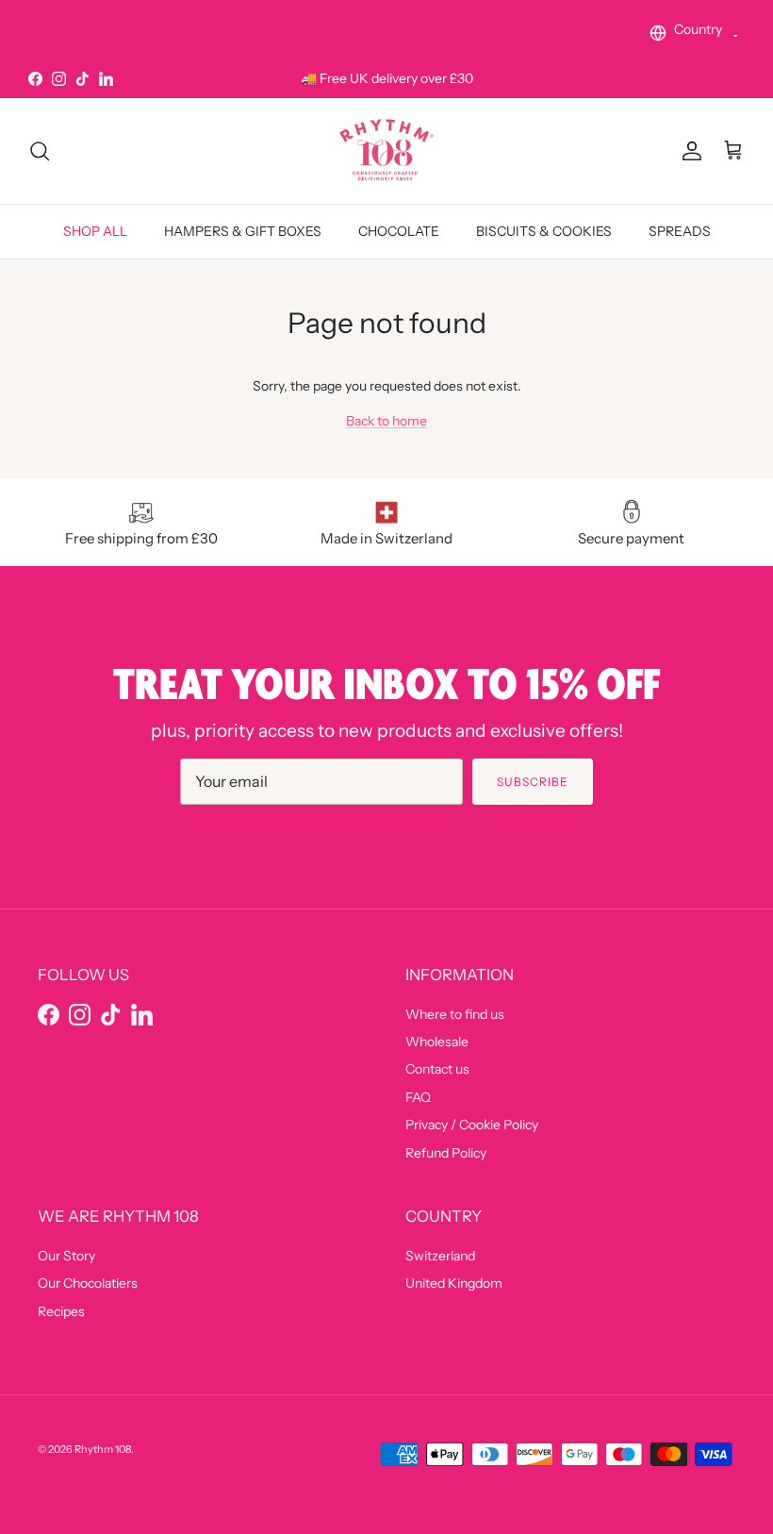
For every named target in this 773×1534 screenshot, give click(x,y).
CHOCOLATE (398, 231)
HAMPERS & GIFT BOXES (242, 231)
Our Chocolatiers (88, 1283)
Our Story (66, 1255)
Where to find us (454, 1014)
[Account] (688, 151)
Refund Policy (445, 1152)
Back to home (386, 420)
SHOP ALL (95, 231)
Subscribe (532, 782)
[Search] (39, 151)
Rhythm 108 (102, 1449)
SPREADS (680, 231)
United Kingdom (453, 1283)
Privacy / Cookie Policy (471, 1124)
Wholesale (437, 1041)
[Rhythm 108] (386, 150)
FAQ (418, 1097)
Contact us (437, 1068)
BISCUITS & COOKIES (544, 231)
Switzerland (440, 1255)
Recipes (61, 1311)
